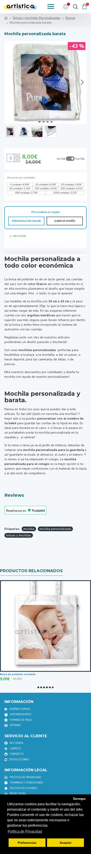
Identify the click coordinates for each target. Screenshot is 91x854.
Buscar (70, 18)
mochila (28, 529)
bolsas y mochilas (18, 535)
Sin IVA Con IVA (70, 159)
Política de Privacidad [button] (25, 831)
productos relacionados (31, 570)
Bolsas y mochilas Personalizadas (36, 18)
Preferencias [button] (27, 842)
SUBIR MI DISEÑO (64, 221)
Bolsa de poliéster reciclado (18, 674)
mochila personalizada (55, 529)
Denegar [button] (79, 798)
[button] (8, 82)
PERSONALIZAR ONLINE (26, 221)
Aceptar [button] (65, 842)
